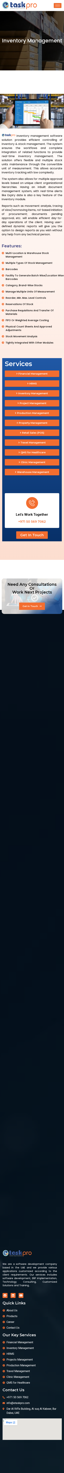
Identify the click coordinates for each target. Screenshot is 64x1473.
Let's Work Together (32, 514)
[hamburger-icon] (57, 5)
